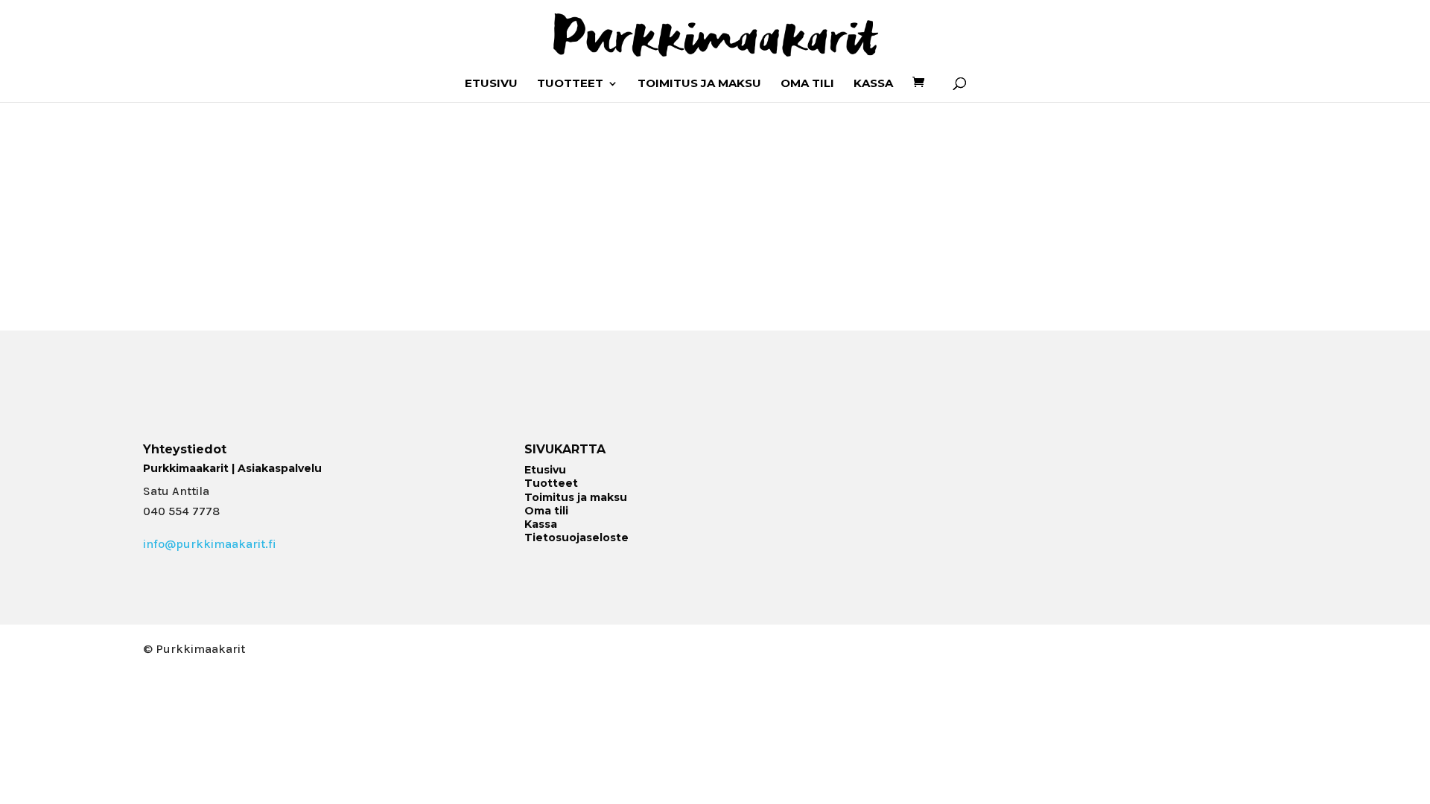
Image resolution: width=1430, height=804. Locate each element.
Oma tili (807, 84)
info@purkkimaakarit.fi (209, 544)
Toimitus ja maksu (699, 84)
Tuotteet (570, 84)
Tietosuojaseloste (576, 537)
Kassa (873, 84)
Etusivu (491, 84)
